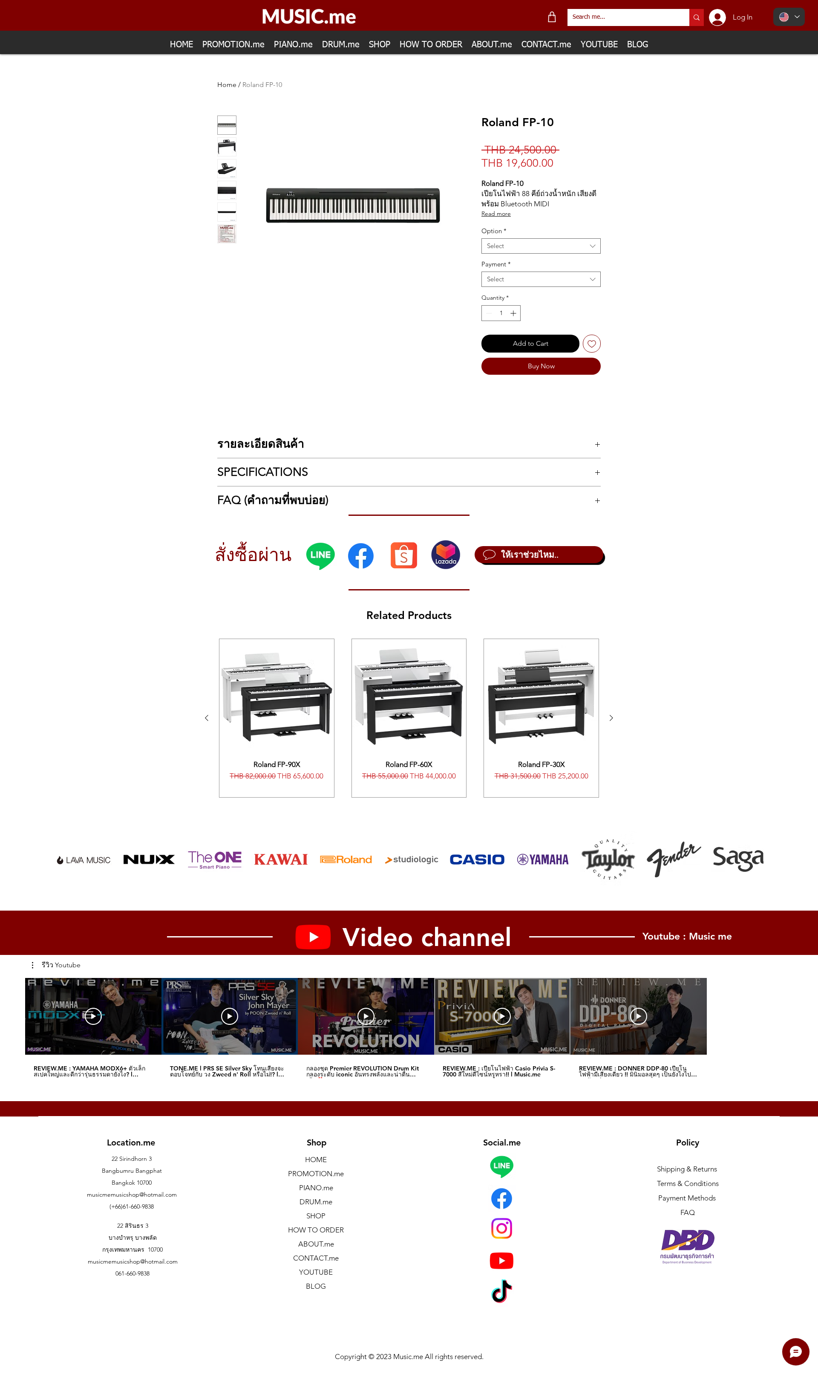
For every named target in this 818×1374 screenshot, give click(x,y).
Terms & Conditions (688, 1183)
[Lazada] (446, 555)
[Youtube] (502, 1260)
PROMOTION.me (316, 1173)
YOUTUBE (316, 1272)
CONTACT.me (316, 1258)
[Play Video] (93, 1016)
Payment (496, 264)
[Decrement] (488, 313)
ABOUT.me (316, 1244)
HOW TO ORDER (316, 1230)
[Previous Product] (207, 718)
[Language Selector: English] (789, 17)
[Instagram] (502, 1228)
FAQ (687, 1212)
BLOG (316, 1286)
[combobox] (541, 246)
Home (226, 85)
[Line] (320, 556)
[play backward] (65, 859)
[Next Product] (611, 718)
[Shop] (552, 17)
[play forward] (752, 859)
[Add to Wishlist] (592, 344)
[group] (409, 718)
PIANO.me (316, 1187)
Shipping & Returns (687, 1169)
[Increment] (514, 313)
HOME (316, 1159)
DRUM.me (316, 1202)
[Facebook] (361, 556)
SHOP (315, 1216)
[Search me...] (696, 17)
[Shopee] (404, 555)
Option (494, 231)
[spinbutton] (501, 313)
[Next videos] (720, 1014)
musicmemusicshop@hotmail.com (132, 1194)
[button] (56, 965)
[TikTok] (502, 1293)
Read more (496, 213)
